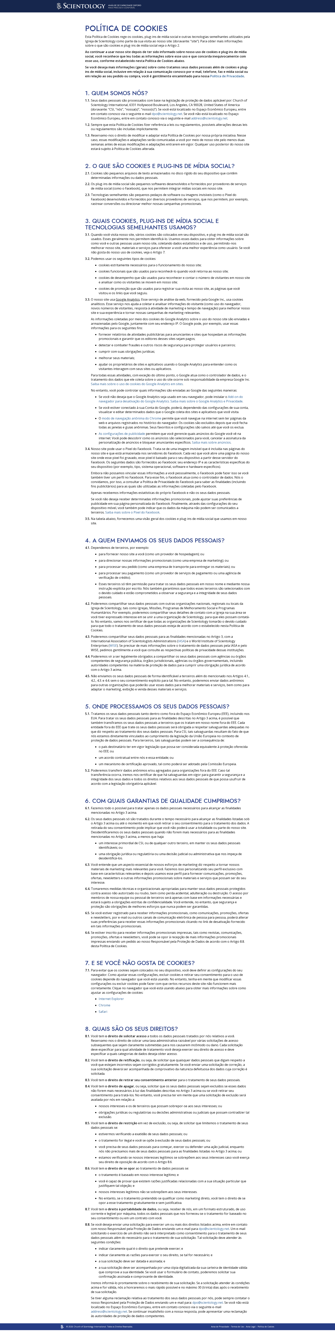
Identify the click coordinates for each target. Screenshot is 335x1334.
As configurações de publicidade (122, 434)
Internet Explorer (111, 999)
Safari (103, 1011)
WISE (113, 645)
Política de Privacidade (227, 76)
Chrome (104, 1005)
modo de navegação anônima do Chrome (131, 418)
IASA (181, 641)
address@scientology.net (209, 118)
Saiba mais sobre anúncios (211, 442)
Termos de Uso (237, 1326)
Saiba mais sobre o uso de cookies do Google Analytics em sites (137, 384)
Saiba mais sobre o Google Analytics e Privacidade (206, 401)
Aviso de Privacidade (220, 1326)
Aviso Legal (251, 1326)
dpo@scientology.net (167, 114)
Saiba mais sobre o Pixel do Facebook (132, 512)
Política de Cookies (266, 1326)
